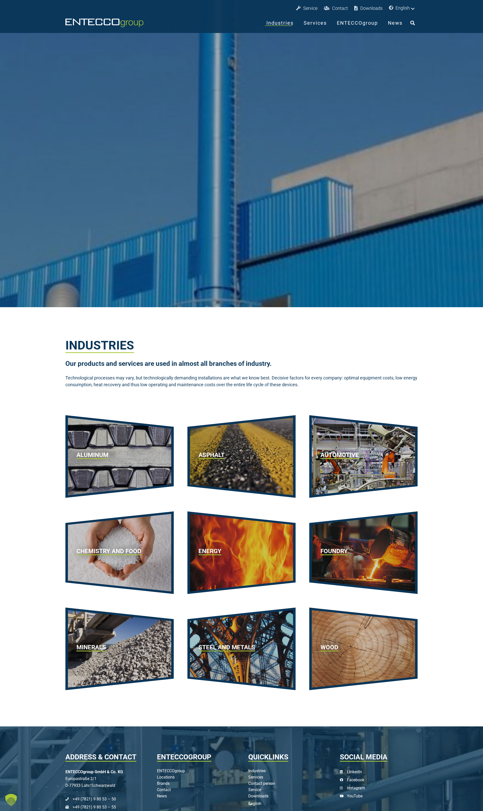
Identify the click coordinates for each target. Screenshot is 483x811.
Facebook (355, 780)
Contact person (261, 783)
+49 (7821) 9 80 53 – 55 (94, 807)
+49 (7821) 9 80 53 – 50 (94, 799)
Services (255, 777)
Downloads (258, 796)
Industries (257, 770)
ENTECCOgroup (171, 770)
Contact (164, 789)
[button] (402, 8)
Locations (166, 777)
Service (254, 789)
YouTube (355, 796)
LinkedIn (354, 771)
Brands (163, 783)
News (162, 796)
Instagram (356, 788)
